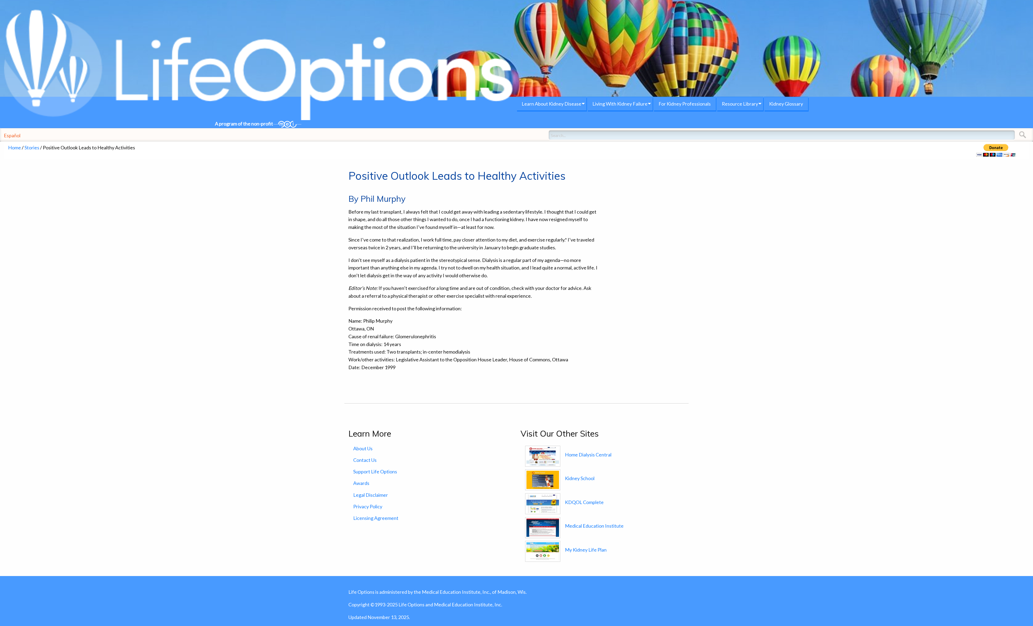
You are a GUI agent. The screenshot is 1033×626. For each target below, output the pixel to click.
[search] (1023, 135)
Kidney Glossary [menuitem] (786, 104)
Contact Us (365, 460)
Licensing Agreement (375, 518)
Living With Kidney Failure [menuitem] (620, 104)
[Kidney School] (603, 469)
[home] (258, 59)
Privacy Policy (367, 506)
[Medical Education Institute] (603, 517)
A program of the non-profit (244, 124)
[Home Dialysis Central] (603, 445)
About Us (363, 448)
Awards (361, 483)
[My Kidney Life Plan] (603, 541)
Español (12, 135)
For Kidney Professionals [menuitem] (685, 104)
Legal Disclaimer (370, 495)
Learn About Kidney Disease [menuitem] (551, 104)
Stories (31, 147)
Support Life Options (375, 471)
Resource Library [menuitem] (740, 104)
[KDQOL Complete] (603, 493)
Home (14, 147)
